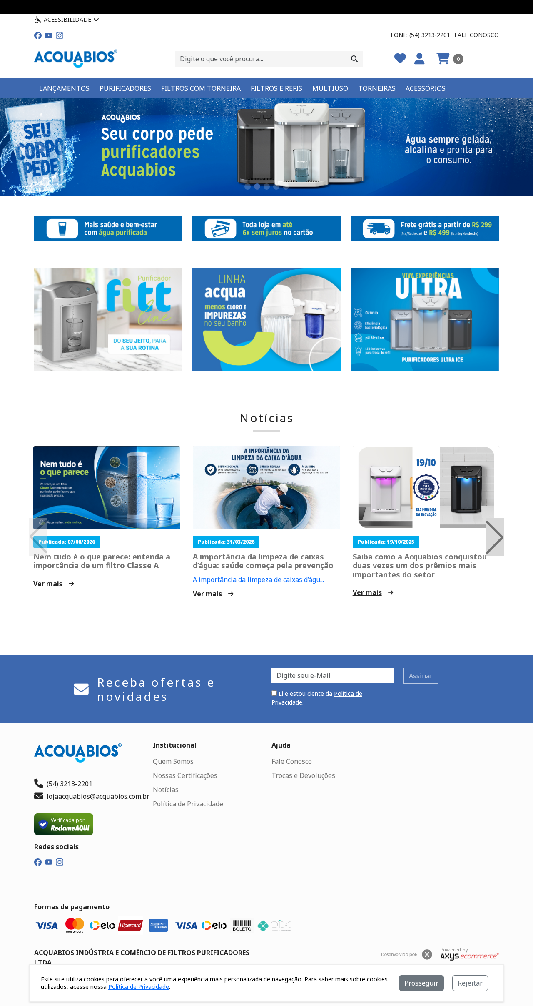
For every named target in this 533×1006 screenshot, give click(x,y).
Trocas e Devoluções (303, 775)
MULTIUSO (330, 88)
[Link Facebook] (38, 35)
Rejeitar (470, 983)
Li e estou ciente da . (316, 698)
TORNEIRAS (377, 88)
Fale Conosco (476, 35)
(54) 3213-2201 (69, 783)
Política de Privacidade (188, 803)
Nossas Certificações (185, 775)
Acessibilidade (67, 19)
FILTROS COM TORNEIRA (201, 88)
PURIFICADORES (125, 88)
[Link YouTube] (48, 35)
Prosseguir (421, 983)
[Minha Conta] (419, 59)
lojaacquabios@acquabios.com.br (98, 796)
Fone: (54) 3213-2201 (420, 35)
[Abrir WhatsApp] (512, 985)
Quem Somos (173, 761)
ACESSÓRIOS (426, 88)
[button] (450, 59)
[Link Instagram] (59, 35)
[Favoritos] (400, 59)
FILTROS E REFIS (276, 88)
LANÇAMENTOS (64, 88)
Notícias (266, 418)
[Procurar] (354, 59)
